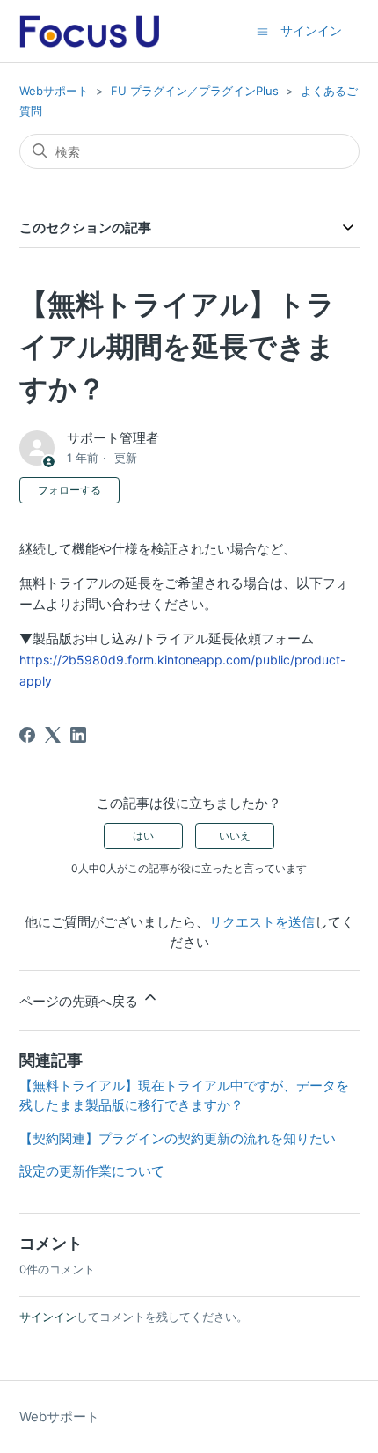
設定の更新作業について (91, 1171)
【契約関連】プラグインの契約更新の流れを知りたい (177, 1138)
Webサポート (54, 91)
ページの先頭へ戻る (80, 1001)
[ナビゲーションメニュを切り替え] (262, 30)
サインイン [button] (311, 30)
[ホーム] (89, 31)
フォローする (69, 489)
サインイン (47, 1317)
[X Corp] (53, 735)
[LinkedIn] (78, 735)
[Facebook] (27, 735)
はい (143, 835)
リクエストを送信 (262, 922)
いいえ (235, 835)
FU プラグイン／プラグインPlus (195, 91)
